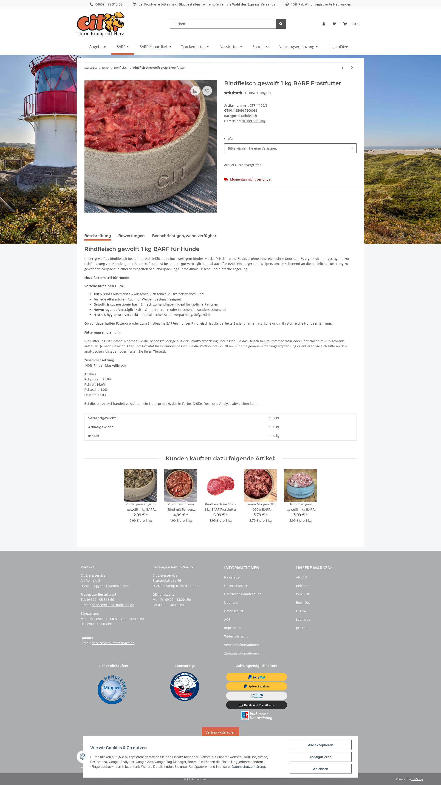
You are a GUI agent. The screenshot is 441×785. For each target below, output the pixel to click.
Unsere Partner (236, 586)
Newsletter (232, 577)
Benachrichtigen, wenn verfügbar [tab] (184, 236)
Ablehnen (320, 769)
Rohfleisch (249, 115)
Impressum (233, 628)
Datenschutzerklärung (248, 766)
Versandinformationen (241, 645)
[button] (324, 24)
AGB (227, 619)
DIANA (301, 611)
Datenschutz (233, 611)
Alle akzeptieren (320, 745)
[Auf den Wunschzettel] (207, 91)
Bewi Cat (302, 594)
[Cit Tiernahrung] (101, 24)
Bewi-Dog (303, 602)
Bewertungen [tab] (131, 236)
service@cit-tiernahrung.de (113, 605)
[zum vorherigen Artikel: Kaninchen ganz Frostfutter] (342, 68)
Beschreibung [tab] (97, 236)
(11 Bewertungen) (257, 93)
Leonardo (303, 619)
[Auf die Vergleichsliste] (195, 91)
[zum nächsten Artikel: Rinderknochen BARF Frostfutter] (352, 68)
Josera (300, 628)
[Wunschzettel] (334, 24)
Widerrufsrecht (236, 636)
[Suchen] (281, 24)
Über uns (231, 602)
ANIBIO (301, 577)
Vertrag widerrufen (220, 732)
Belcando (303, 586)
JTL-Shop (417, 779)
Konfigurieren (320, 757)
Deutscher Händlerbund (243, 594)
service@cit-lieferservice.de (113, 643)
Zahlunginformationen (241, 653)
